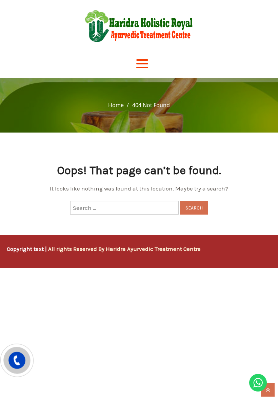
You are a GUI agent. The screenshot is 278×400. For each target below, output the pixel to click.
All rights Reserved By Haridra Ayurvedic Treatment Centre (124, 248)
